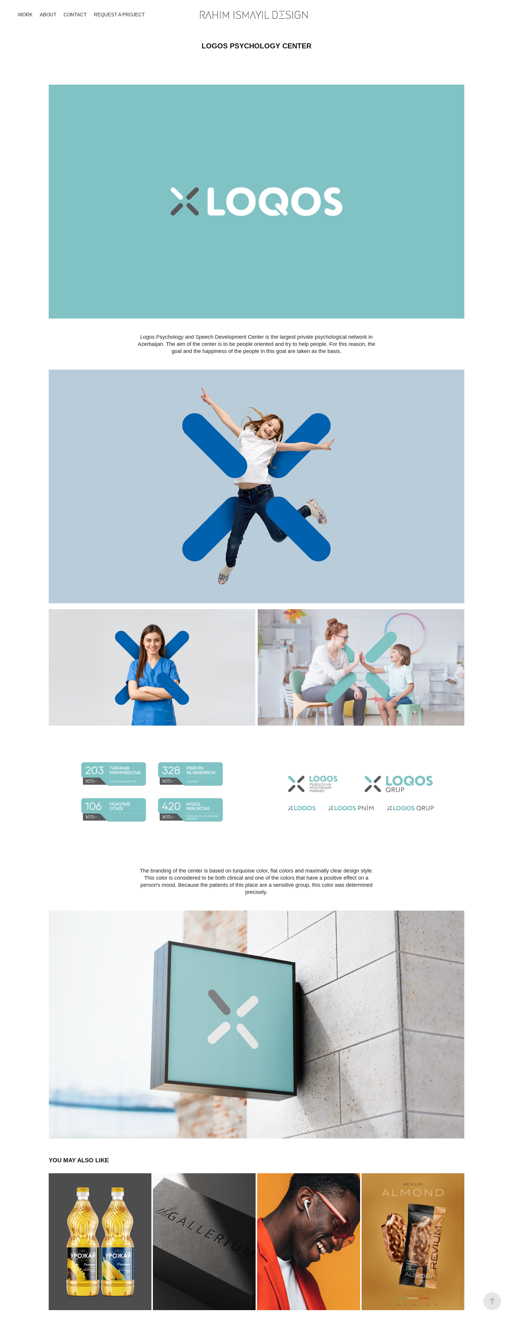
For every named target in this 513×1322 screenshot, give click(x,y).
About (48, 14)
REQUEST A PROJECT (119, 14)
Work (25, 14)
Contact (75, 14)
